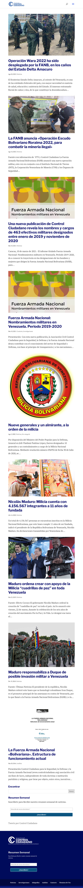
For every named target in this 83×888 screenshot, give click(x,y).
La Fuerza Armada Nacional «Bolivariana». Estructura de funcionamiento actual (32, 754)
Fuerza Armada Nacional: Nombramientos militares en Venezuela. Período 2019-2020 (35, 322)
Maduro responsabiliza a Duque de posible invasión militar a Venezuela (38, 674)
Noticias (19, 74)
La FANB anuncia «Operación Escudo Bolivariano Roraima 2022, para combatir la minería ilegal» (39, 142)
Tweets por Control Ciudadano (22, 823)
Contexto (20, 331)
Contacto (53, 883)
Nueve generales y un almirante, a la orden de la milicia (38, 427)
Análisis (19, 763)
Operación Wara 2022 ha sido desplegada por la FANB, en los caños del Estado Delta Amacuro (39, 65)
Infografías (35, 883)
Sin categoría (26, 434)
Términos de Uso (65, 883)
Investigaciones (28, 331)
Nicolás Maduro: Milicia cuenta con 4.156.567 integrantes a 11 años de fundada (38, 505)
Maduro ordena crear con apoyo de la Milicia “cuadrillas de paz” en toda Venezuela (39, 588)
